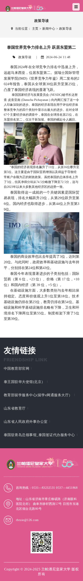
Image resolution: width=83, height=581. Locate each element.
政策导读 (65, 28)
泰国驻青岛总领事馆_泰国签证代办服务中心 (39, 435)
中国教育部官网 (16, 368)
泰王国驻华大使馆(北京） (24, 382)
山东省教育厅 (15, 408)
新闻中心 (48, 28)
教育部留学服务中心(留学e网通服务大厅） (38, 395)
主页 (35, 28)
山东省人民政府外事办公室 (26, 421)
